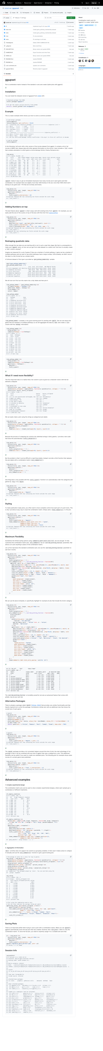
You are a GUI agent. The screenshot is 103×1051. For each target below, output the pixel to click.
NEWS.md (8, 55)
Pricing (56, 3)
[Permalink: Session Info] (4, 950)
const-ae (8, 8)
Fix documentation (38, 36)
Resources (27, 3)
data (7, 32)
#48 (27, 22)
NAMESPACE (9, 52)
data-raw (8, 29)
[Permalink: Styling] (4, 504)
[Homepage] (4, 3)
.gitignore (8, 46)
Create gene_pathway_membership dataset (44, 29)
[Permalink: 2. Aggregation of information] (4, 848)
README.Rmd (9, 59)
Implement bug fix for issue (19, 22)
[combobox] (56, 18)
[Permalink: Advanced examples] (4, 780)
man (7, 36)
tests (7, 39)
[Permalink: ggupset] (4, 80)
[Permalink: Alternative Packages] (4, 701)
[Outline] (73, 73)
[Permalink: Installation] (4, 92)
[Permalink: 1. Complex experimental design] (4, 785)
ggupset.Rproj (10, 68)
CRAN (39, 96)
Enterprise (48, 3)
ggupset (15, 8)
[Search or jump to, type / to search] (82, 3)
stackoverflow (53, 213)
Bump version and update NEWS (41, 49)
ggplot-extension (89, 25)
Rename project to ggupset (40, 68)
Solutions (18, 3)
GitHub (34, 705)
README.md (9, 62)
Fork (86, 8)
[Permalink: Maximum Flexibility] (4, 536)
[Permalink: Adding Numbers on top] (4, 207)
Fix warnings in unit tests (39, 39)
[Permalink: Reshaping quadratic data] (4, 241)
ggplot (81, 25)
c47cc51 (56, 22)
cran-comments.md (11, 65)
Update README (37, 59)
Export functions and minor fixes (41, 52)
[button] (71, 100)
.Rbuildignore (9, 42)
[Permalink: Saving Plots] (4, 923)
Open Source (38, 3)
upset (81, 27)
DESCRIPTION (10, 49)
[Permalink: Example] (4, 111)
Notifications (77, 8)
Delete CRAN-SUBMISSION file (41, 42)
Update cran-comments (39, 65)
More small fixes (37, 46)
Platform (9, 3)
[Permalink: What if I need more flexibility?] (4, 375)
